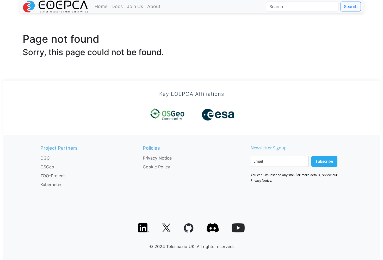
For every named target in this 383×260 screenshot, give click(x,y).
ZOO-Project (52, 175)
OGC (45, 158)
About (153, 6)
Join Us (135, 6)
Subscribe (324, 161)
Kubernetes (51, 184)
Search (350, 6)
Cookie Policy (156, 166)
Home (101, 6)
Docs (117, 6)
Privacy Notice (157, 158)
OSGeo (47, 166)
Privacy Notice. (261, 180)
